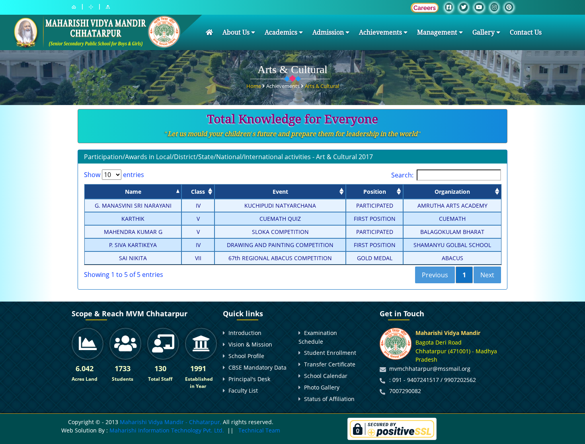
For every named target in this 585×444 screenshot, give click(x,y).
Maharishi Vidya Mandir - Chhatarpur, (170, 422)
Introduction (244, 333)
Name (133, 191)
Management (438, 32)
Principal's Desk (249, 379)
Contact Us (526, 32)
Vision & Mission (250, 344)
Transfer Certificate (329, 364)
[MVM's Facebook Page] (449, 7)
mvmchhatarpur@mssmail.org (429, 368)
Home (254, 86)
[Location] (91, 7)
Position (374, 191)
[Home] (74, 7)
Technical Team (259, 430)
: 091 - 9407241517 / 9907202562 (432, 380)
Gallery (484, 32)
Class (198, 191)
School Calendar (325, 376)
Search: (402, 175)
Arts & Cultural (322, 86)
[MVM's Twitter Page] (463, 7)
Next (487, 275)
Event (280, 191)
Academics (282, 32)
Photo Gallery (321, 387)
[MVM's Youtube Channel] (479, 7)
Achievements (381, 32)
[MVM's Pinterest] (509, 7)
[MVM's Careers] (425, 8)
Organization (452, 191)
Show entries (114, 174)
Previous (435, 275)
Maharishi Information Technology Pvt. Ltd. (166, 430)
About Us (236, 32)
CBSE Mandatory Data (257, 367)
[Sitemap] (108, 7)
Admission (328, 32)
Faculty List (243, 390)
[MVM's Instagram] (494, 7)
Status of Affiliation (329, 399)
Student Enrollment (330, 352)
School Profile (246, 356)
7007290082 (405, 391)
